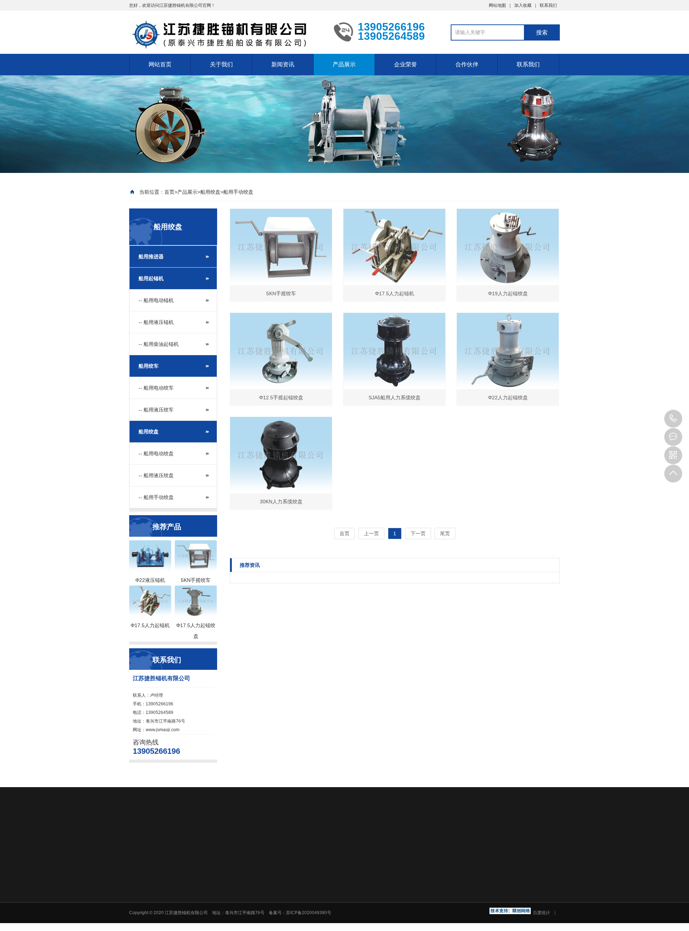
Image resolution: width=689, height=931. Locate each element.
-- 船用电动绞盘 (156, 453)
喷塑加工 (294, 839)
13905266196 (673, 419)
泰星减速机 (143, 849)
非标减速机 (476, 839)
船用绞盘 (210, 192)
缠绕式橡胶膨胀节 (311, 849)
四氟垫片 (445, 839)
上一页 (371, 533)
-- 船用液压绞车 (156, 410)
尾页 (445, 533)
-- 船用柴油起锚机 (159, 344)
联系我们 (548, 5)
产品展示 (344, 64)
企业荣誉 (405, 64)
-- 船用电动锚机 (156, 300)
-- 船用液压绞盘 (156, 475)
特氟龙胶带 (392, 839)
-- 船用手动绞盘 (156, 497)
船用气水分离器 (183, 849)
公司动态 (328, 898)
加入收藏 (522, 5)
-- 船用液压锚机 (156, 322)
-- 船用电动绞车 (156, 388)
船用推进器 (151, 256)
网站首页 (160, 64)
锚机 (165, 839)
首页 (169, 192)
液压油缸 (361, 839)
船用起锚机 (151, 278)
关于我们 (221, 64)
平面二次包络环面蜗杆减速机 (245, 849)
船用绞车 (149, 366)
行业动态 (328, 907)
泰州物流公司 (328, 839)
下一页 (418, 533)
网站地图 (497, 5)
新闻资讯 (282, 64)
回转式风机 (190, 839)
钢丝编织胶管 (227, 839)
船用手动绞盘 (238, 192)
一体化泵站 (263, 839)
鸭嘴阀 (420, 839)
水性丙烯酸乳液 (516, 839)
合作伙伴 (466, 64)
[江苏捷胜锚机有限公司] (226, 28)
